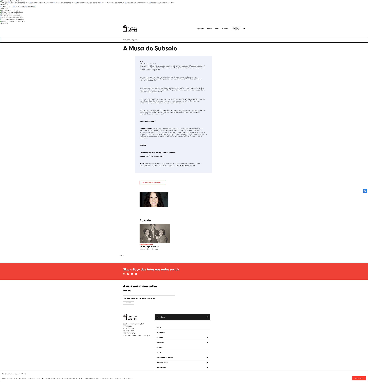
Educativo (225, 28)
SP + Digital (4, 3)
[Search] (207, 317)
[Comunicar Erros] (35, 6)
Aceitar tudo (359, 378)
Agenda (209, 28)
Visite (217, 28)
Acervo (159, 347)
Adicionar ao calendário (153, 183)
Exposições (200, 28)
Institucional (161, 367)
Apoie (159, 352)
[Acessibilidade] (238, 28)
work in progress (145, 112)
